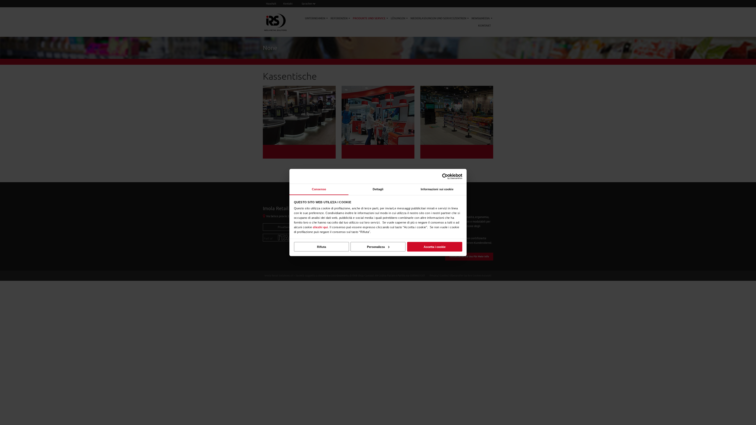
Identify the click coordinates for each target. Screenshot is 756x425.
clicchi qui (320, 227)
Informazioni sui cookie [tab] (437, 189)
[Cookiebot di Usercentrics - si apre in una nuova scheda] (445, 176)
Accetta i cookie (435, 246)
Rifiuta (321, 246)
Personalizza (376, 246)
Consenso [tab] (319, 189)
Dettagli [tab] (378, 189)
